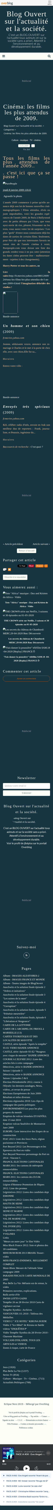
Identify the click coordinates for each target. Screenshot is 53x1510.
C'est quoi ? (37, 446)
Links (6, 1237)
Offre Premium (12, 1424)
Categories (9, 129)
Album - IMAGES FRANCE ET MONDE (24, 979)
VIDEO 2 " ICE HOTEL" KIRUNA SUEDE (25, 1321)
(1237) (15, 1371)
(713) (23, 1378)
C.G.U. (20, 1420)
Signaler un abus (9, 1420)
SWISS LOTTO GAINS (15, 1298)
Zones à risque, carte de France (19, 1347)
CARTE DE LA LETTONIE (17, 1025)
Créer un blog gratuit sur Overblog (15, 1416)
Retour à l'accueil (26, 551)
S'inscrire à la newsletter (15, 577)
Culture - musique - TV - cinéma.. (26, 140)
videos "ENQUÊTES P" (15, 1328)
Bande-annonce (11, 316)
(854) (11, 1374)
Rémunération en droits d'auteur (37, 1420)
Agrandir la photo (13, 196)
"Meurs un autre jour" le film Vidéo (21, 1241)
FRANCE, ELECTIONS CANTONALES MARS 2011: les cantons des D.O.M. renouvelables (23, 1177)
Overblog (44, 1404)
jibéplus (28, 843)
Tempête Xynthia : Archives (17, 1309)
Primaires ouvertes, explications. (20, 1290)
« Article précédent (13, 544)
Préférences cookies (26, 1428)
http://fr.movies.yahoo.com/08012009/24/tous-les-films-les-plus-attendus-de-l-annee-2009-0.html (26, 279)
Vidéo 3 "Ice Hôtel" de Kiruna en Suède (23, 1325)
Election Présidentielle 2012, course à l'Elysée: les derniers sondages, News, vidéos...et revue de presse (22, 1086)
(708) (17, 1382)
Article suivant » (41, 544)
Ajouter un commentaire (26, 679)
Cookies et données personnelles (32, 1424)
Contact (44, 1416)
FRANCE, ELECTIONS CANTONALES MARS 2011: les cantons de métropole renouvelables (23, 1165)
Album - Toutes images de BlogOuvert (23, 983)
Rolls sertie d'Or (11, 1294)
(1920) (9, 1367)
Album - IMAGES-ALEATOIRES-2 (21, 975)
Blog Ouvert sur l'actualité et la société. (26, 21)
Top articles (35, 1416)
